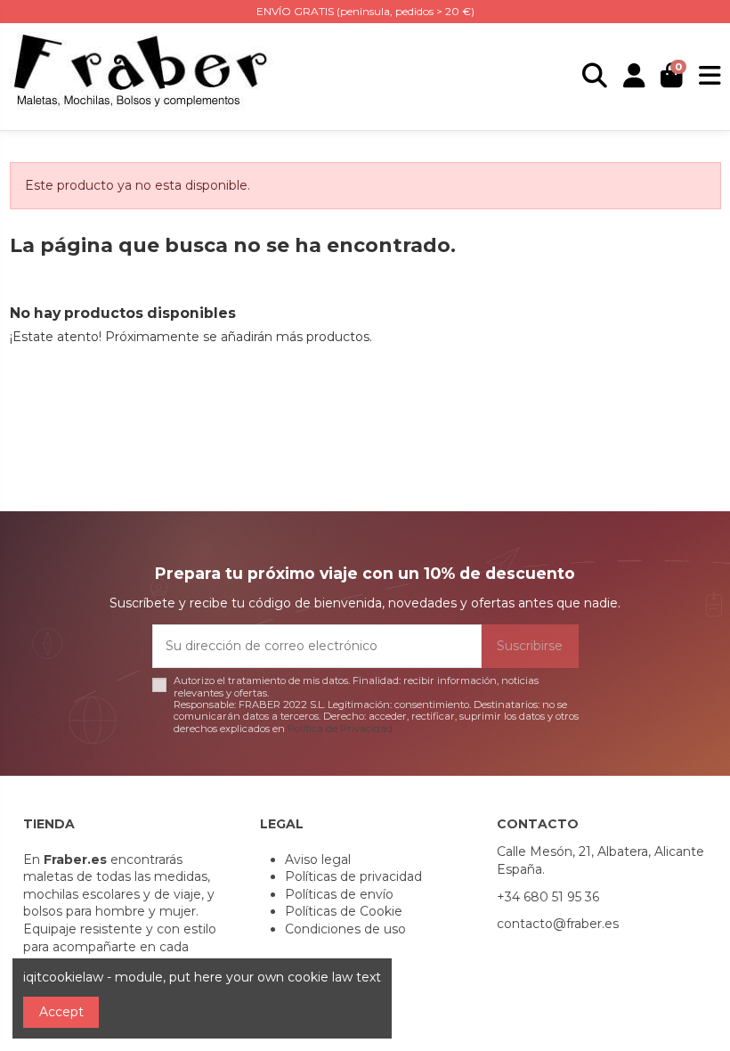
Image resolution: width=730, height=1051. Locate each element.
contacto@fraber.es (558, 924)
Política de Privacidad (340, 728)
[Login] (634, 76)
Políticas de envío (339, 894)
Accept (61, 1012)
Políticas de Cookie (343, 911)
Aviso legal (318, 859)
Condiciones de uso (345, 929)
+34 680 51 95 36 (548, 897)
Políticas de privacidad (353, 876)
